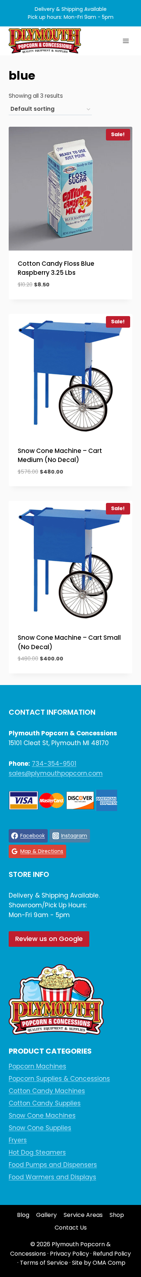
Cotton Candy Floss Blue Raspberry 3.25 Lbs (56, 268)
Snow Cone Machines (42, 1115)
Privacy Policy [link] (69, 1253)
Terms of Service (44, 1263)
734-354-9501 (54, 763)
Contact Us (71, 1227)
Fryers (18, 1140)
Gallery (46, 1215)
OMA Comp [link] (109, 1263)
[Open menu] (125, 40)
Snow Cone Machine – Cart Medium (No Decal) (60, 455)
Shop (117, 1215)
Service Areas (83, 1215)
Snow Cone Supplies (40, 1127)
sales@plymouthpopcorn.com (56, 773)
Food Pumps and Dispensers (53, 1164)
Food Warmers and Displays (52, 1177)
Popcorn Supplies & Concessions (59, 1078)
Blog (23, 1215)
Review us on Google (49, 938)
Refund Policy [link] (112, 1253)
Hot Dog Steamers (37, 1152)
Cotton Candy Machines (47, 1091)
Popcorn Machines (37, 1066)
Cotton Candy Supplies (45, 1103)
